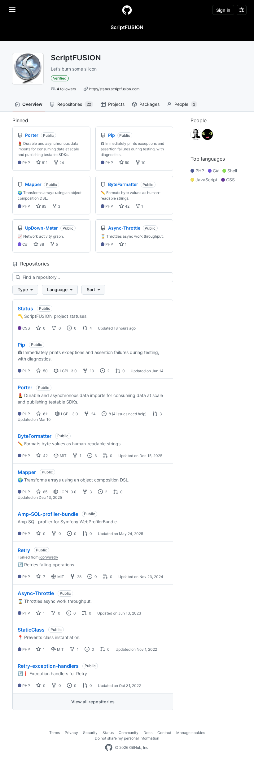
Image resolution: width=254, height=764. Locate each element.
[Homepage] (127, 10)
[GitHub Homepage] (108, 748)
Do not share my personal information (127, 738)
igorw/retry (48, 557)
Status (25, 308)
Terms (54, 732)
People (184, 104)
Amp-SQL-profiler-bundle (48, 514)
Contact (164, 732)
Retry (24, 550)
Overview (32, 104)
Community (128, 732)
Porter (25, 387)
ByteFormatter (34, 436)
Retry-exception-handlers (48, 666)
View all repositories (93, 701)
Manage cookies (190, 732)
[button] (25, 290)
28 (78, 576)
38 (41, 244)
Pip (21, 345)
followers (66, 89)
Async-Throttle (36, 593)
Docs (147, 732)
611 (44, 162)
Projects (116, 104)
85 (43, 206)
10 (143, 162)
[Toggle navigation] (12, 9)
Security (90, 732)
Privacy (71, 732)
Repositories (74, 104)
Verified (60, 78)
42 (126, 206)
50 (126, 162)
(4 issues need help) (129, 414)
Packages (149, 104)
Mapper (27, 472)
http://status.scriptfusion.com (114, 89)
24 (61, 162)
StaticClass (31, 630)
